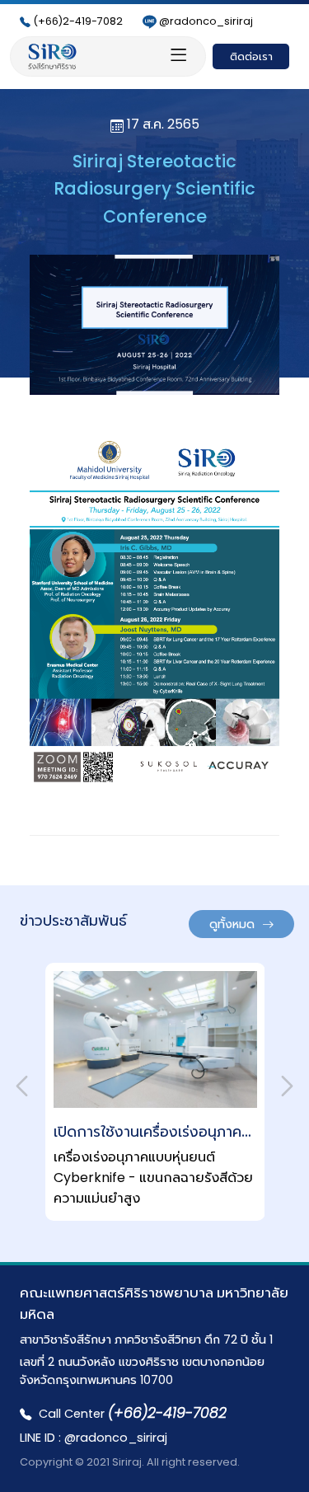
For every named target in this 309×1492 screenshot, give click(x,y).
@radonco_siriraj (206, 21)
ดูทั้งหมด (233, 924)
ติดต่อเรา (251, 56)
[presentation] (22, 1086)
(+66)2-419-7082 (78, 21)
